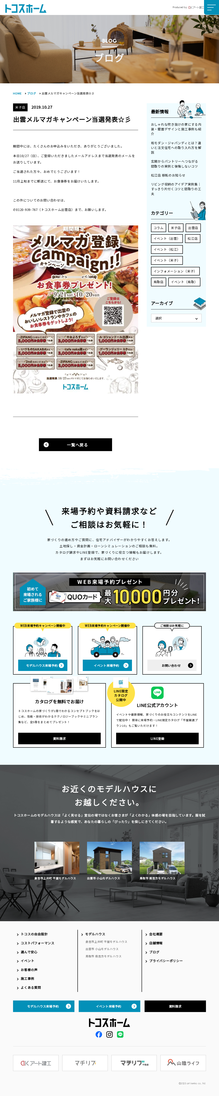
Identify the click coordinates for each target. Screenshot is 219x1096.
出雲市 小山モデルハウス (102, 949)
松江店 (193, 238)
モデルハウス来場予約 (42, 665)
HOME (17, 93)
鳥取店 (159, 282)
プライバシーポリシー (166, 960)
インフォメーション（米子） (175, 271)
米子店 (176, 227)
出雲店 (193, 227)
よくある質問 (31, 987)
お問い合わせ (171, 665)
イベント (27, 960)
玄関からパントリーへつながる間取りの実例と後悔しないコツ (174, 163)
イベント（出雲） (167, 238)
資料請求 (59, 738)
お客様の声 (29, 969)
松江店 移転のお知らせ (168, 175)
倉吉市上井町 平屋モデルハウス (106, 942)
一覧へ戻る (77, 444)
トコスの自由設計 (34, 934)
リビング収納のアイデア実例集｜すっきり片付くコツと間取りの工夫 (176, 189)
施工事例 (27, 978)
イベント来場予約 (106, 665)
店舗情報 (156, 943)
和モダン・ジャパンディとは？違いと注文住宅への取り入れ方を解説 (176, 148)
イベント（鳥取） (184, 282)
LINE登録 (157, 738)
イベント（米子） (167, 260)
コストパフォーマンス (37, 943)
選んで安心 (29, 952)
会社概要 (156, 934)
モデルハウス (95, 934)
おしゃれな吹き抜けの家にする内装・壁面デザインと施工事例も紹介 (176, 129)
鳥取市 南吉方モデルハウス (104, 956)
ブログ (31, 93)
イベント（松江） (167, 249)
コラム (159, 227)
